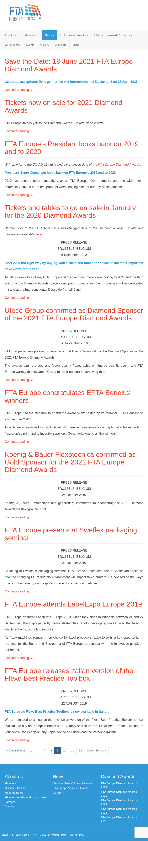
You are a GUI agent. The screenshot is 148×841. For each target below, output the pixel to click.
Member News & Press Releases (73, 783)
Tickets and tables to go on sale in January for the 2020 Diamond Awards (70, 211)
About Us (11, 35)
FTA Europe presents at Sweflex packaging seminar (71, 534)
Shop (76, 44)
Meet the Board (14, 792)
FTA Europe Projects (73, 35)
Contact (9, 806)
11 (72, 750)
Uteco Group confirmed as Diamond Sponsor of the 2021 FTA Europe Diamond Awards (74, 314)
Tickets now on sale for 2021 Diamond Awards (63, 106)
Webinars (60, 44)
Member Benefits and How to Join (25, 797)
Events (30, 44)
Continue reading (19, 90)
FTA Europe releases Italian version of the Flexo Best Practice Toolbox (69, 674)
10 (64, 750)
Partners (10, 801)
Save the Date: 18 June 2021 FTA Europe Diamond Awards (69, 65)
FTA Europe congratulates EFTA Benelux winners (67, 396)
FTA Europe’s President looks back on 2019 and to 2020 (72, 148)
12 (80, 750)
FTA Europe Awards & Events (112, 35)
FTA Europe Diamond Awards (118, 164)
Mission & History (15, 787)
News (48, 35)
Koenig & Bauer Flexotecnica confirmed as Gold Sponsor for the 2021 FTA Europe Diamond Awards (70, 462)
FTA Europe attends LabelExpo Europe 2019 (73, 604)
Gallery (44, 44)
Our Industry (12, 44)
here (38, 234)
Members (31, 35)
